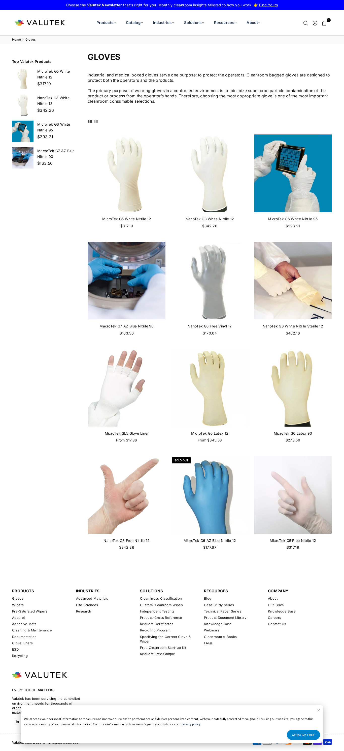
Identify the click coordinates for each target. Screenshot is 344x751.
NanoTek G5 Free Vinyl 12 (210, 326)
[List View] (96, 121)
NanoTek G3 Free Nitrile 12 (127, 540)
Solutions (193, 22)
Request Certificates (156, 624)
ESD (15, 649)
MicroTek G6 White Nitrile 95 (293, 219)
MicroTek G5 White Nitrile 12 (126, 219)
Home (16, 39)
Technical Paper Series (222, 611)
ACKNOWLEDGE (303, 735)
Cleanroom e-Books (220, 637)
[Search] (305, 22)
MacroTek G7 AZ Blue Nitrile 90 (126, 326)
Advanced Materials (92, 598)
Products (105, 22)
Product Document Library (225, 618)
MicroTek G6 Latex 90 (293, 433)
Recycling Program (155, 630)
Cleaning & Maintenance (32, 630)
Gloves (17, 598)
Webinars (211, 630)
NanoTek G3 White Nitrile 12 (210, 219)
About (252, 22)
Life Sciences (87, 605)
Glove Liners (22, 643)
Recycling (20, 656)
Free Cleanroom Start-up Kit (163, 648)
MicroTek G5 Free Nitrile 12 (293, 540)
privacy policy (191, 724)
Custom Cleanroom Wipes (161, 605)
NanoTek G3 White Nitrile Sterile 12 (293, 326)
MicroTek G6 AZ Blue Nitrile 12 (210, 540)
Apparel (18, 618)
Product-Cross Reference (161, 618)
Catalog (133, 22)
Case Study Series (219, 605)
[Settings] (315, 22)
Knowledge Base (218, 624)
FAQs (208, 643)
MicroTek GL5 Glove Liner (127, 433)
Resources (224, 22)
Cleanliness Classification (161, 598)
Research (83, 611)
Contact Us (277, 624)
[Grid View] (90, 121)
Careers (274, 618)
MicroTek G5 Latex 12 (209, 433)
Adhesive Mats (24, 624)
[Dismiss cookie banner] (318, 710)
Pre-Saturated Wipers (29, 611)
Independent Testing (157, 611)
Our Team (276, 605)
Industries (162, 22)
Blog (207, 598)
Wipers (18, 605)
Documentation (24, 637)
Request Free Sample (157, 654)
